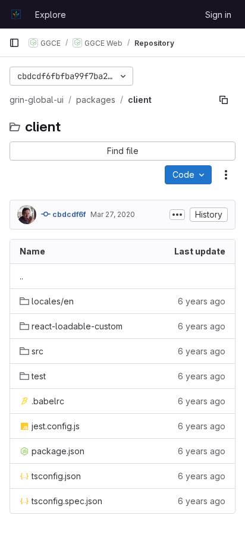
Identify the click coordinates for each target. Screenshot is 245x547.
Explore (50, 15)
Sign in (218, 15)
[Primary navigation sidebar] (14, 42)
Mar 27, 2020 (112, 214)
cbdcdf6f (68, 214)
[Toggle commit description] (177, 214)
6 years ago (201, 301)
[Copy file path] (223, 99)
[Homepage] (16, 14)
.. (21, 276)
